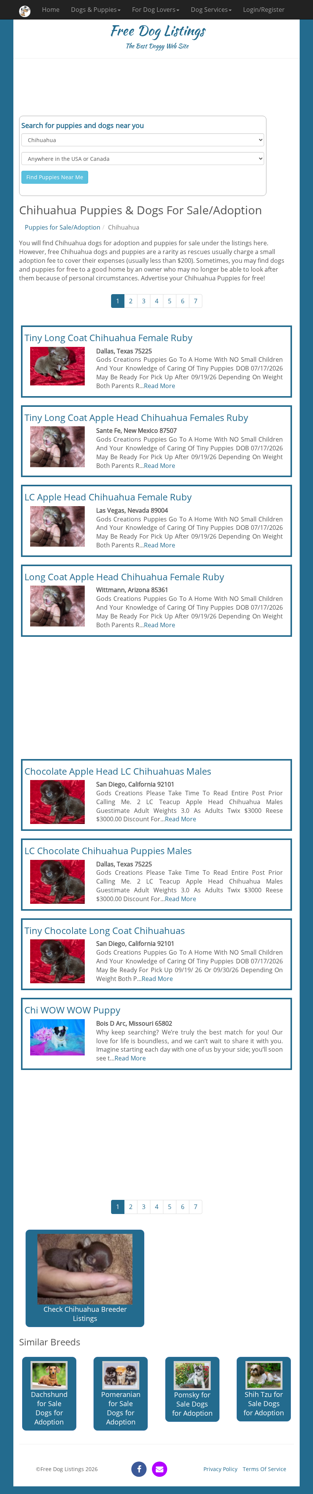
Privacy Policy (220, 1469)
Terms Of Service (264, 1469)
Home (51, 9)
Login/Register (264, 9)
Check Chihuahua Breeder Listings (85, 1314)
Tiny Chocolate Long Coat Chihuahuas (104, 930)
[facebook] (139, 1469)
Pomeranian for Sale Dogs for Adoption (120, 1408)
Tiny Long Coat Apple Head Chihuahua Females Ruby (136, 417)
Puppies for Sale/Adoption (62, 227)
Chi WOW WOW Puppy (72, 1010)
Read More (159, 386)
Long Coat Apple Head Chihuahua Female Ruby (124, 576)
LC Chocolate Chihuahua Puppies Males (108, 850)
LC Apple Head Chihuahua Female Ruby (108, 496)
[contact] (159, 1469)
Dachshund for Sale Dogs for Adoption (49, 1408)
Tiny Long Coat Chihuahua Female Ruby (108, 337)
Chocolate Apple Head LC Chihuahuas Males (117, 771)
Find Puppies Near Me (54, 177)
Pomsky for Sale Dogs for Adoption (192, 1404)
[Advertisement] (156, 87)
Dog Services (209, 9)
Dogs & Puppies (94, 9)
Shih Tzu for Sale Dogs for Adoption (264, 1403)
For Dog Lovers (154, 9)
